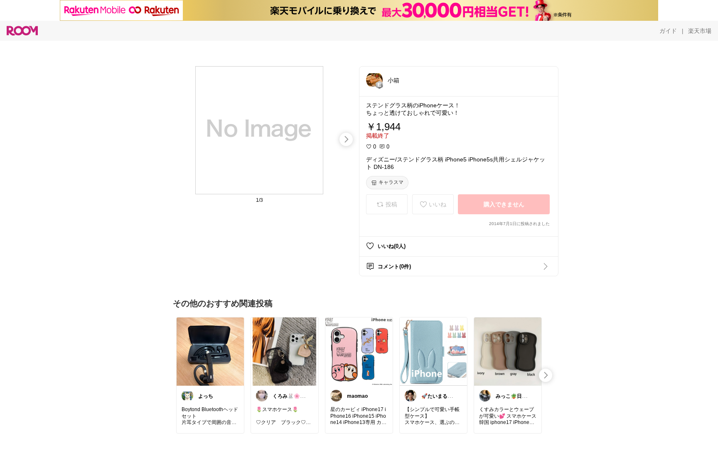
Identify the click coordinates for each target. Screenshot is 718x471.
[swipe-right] (346, 139)
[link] (210, 351)
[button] (374, 80)
